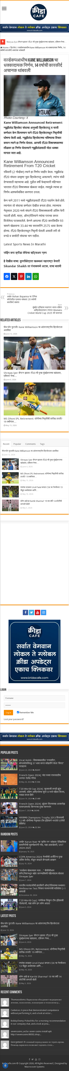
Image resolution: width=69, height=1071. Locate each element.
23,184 (37, 827)
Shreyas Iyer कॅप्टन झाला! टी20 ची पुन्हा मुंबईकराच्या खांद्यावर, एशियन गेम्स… (36, 42)
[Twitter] (31, 612)
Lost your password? (14, 719)
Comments (30, 444)
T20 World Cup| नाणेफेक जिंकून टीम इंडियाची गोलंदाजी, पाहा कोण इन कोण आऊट (41, 902)
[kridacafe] (34, 12)
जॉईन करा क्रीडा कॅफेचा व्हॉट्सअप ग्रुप (25, 252)
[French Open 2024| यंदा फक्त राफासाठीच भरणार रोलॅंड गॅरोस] (9, 779)
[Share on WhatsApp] (35, 276)
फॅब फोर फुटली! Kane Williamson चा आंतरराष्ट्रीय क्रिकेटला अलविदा (30, 451)
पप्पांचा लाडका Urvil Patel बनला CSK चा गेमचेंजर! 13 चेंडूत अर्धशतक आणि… (42, 964)
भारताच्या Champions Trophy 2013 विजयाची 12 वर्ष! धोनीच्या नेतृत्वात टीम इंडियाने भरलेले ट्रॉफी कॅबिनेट (42, 820)
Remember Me (26, 712)
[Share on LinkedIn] (28, 276)
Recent (6, 444)
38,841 (37, 770)
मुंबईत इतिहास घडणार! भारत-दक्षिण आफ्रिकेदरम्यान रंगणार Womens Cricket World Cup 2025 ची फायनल (45, 309)
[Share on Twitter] (14, 276)
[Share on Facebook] (7, 276)
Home (5, 47)
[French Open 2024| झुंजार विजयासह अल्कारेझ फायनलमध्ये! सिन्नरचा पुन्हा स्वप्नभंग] (9, 808)
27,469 (37, 799)
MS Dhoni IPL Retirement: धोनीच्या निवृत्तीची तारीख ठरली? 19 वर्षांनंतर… (42, 951)
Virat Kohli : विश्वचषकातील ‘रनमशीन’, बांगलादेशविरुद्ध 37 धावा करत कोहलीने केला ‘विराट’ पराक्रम (41, 763)
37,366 (37, 782)
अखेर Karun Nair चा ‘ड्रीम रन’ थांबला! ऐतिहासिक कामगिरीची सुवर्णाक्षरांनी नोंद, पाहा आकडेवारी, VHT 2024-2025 (42, 844)
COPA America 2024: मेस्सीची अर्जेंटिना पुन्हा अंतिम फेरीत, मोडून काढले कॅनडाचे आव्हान (40, 858)
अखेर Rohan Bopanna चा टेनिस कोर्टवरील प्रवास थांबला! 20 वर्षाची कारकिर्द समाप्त (22, 298)
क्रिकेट (13, 47)
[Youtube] (37, 612)
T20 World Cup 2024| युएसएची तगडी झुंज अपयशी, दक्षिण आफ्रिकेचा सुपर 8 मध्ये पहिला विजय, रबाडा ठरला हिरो (42, 791)
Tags (42, 444)
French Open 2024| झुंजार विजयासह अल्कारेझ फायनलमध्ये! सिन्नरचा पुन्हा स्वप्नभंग (42, 805)
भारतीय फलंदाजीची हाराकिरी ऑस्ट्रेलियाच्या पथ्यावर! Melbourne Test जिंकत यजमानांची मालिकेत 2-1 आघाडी (42, 888)
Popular (17, 444)
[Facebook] (25, 612)
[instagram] (43, 612)
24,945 (36, 811)
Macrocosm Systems (34, 1066)
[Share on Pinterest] (21, 276)
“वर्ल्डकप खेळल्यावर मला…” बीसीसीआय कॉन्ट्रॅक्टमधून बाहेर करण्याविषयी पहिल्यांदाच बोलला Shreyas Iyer (41, 873)
